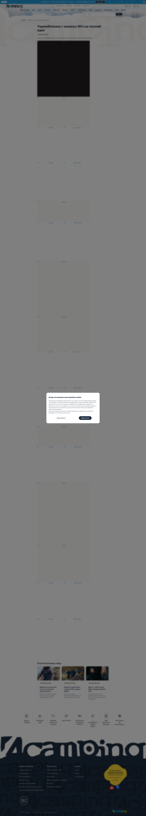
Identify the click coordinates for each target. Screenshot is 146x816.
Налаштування (61, 418)
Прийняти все (85, 418)
